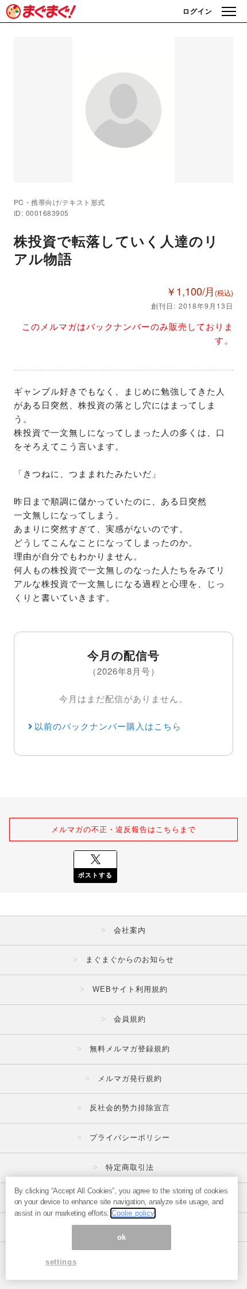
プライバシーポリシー (130, 1137)
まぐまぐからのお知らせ (130, 959)
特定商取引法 (130, 1167)
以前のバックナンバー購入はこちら (108, 726)
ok (121, 1237)
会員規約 (130, 1019)
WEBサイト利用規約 (130, 989)
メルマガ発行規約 (130, 1078)
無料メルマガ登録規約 (130, 1048)
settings (60, 1262)
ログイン (198, 11)
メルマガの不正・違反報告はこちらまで (123, 828)
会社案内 (130, 930)
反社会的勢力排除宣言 (130, 1107)
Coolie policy (133, 1213)
